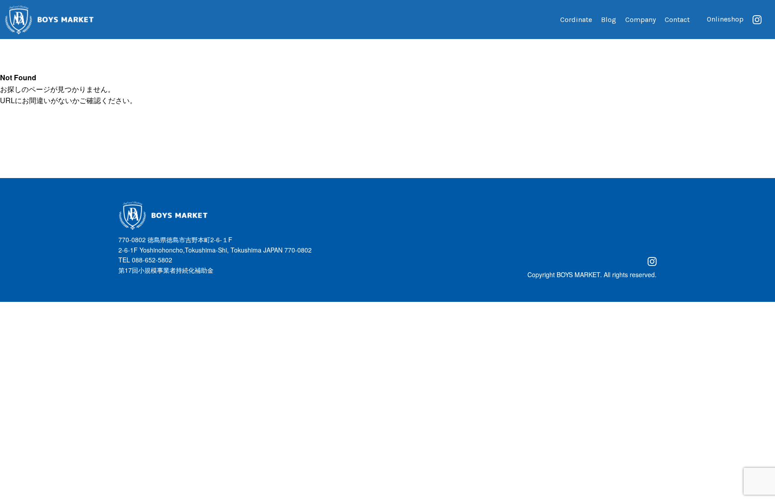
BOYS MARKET (578, 274)
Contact (677, 19)
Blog (608, 19)
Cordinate (576, 19)
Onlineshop (725, 19)
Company (640, 19)
